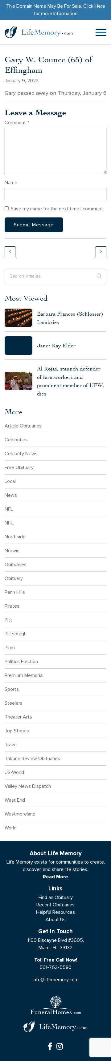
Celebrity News (21, 453)
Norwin (12, 550)
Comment (17, 122)
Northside (15, 537)
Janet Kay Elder (56, 345)
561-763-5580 (55, 967)
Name (11, 182)
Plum (10, 647)
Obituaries (16, 564)
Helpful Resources (55, 912)
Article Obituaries (23, 426)
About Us (56, 919)
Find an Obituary (56, 897)
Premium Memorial (24, 675)
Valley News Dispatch (28, 786)
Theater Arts (18, 717)
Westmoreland (20, 814)
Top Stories (17, 731)
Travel (11, 744)
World (11, 828)
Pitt (8, 620)
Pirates (12, 606)
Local (10, 481)
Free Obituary (19, 467)
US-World (14, 772)
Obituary (14, 578)
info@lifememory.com (56, 979)
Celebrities (16, 440)
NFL (9, 509)
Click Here (94, 6)
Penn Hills (15, 592)
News (11, 495)
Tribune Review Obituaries (32, 758)
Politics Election (21, 661)
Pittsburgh (16, 634)
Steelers (14, 703)
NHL (9, 523)
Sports (12, 689)
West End (15, 800)
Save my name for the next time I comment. (57, 209)
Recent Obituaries (55, 905)
